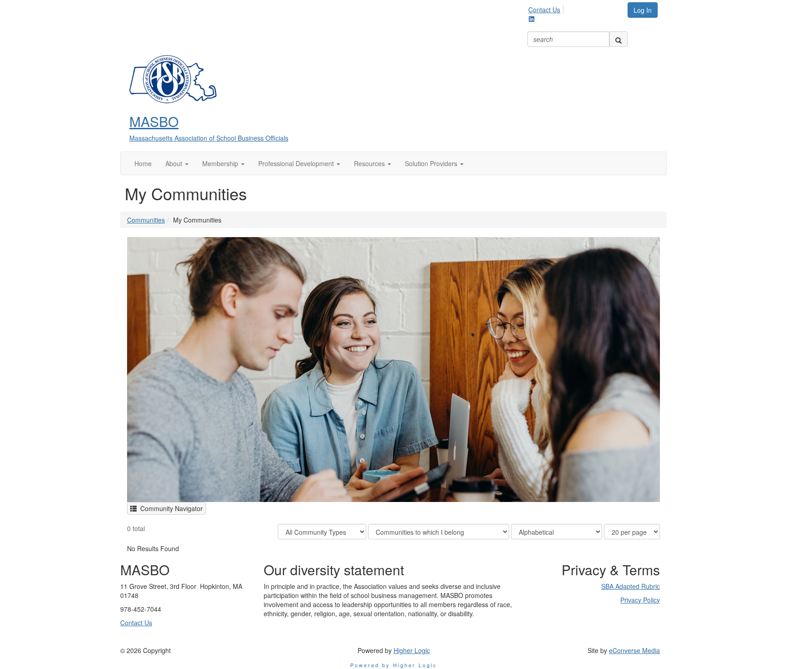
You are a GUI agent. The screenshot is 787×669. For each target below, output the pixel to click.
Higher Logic (412, 650)
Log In (643, 10)
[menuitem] (546, 8)
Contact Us (544, 9)
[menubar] (546, 8)
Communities (146, 219)
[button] (176, 163)
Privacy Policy (640, 599)
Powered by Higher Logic (393, 665)
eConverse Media (634, 650)
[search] (618, 39)
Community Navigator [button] (170, 508)
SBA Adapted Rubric (630, 586)
